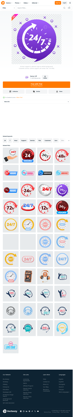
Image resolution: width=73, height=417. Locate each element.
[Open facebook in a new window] (21, 413)
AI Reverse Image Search (8, 395)
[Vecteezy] (3, 3)
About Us (45, 384)
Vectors (8, 3)
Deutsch (60, 387)
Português (61, 384)
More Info (7, 101)
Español (60, 382)
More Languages (63, 392)
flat (39, 140)
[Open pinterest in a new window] (29, 413)
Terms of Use (47, 413)
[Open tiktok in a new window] (32, 413)
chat (62, 140)
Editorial (34, 3)
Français (60, 389)
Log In (64, 3)
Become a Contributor (45, 390)
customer (48, 140)
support (23, 140)
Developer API (7, 392)
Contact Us (45, 382)
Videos (26, 3)
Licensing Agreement (26, 379)
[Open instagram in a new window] (23, 413)
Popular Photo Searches (27, 393)
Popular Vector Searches (27, 389)
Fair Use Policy (65, 413)
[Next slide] (66, 140)
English (60, 379)
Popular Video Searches (27, 397)
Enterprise (6, 387)
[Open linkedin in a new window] (26, 413)
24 (5, 140)
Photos (17, 3)
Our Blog (45, 387)
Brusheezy (6, 379)
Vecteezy (5, 382)
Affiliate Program (28, 386)
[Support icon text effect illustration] (11, 224)
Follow (45, 78)
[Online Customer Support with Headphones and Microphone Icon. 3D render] (28, 276)
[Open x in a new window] (35, 413)
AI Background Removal (7, 399)
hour (15, 140)
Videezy (5, 384)
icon (56, 140)
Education (6, 389)
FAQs (43, 379)
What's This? (19, 97)
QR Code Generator (6, 403)
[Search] (64, 8)
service (32, 140)
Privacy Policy (56, 413)
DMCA (24, 383)
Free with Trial (36, 85)
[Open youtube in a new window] (38, 413)
